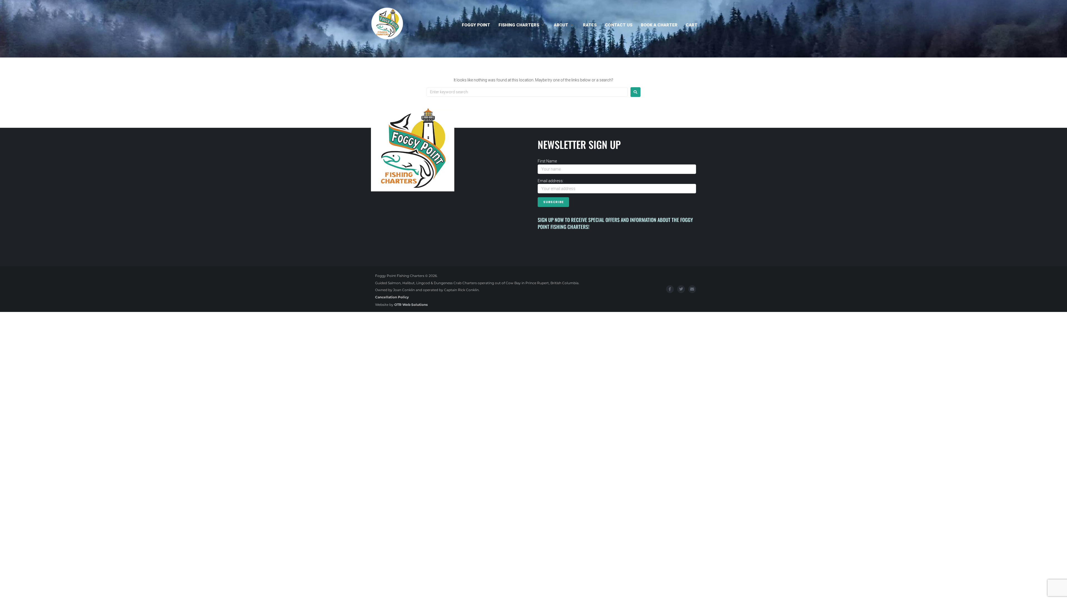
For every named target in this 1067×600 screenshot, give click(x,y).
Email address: (551, 181)
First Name (547, 161)
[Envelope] (692, 289)
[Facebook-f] (670, 289)
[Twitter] (681, 289)
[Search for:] (527, 92)
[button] (522, 25)
